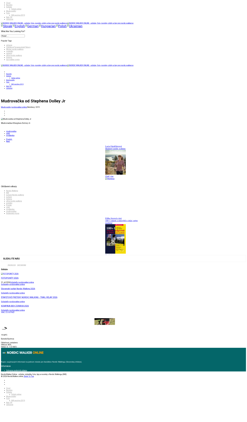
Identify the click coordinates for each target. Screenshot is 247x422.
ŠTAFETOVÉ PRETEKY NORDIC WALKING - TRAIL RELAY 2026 (29, 297)
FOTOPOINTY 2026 (10, 278)
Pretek (9, 205)
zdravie (9, 45)
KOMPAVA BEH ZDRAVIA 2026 (15, 306)
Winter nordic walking (14, 49)
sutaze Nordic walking (15, 195)
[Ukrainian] (74, 26)
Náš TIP (9, 17)
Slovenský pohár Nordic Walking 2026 (18, 288)
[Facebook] (7, 93)
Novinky (9, 5)
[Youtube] (10, 93)
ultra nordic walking (14, 55)
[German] (32, 26)
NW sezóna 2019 (18, 15)
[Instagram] (12, 93)
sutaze (9, 197)
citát (8, 133)
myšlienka (10, 135)
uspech (9, 53)
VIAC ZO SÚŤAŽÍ (7, 312)
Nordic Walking (12, 191)
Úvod (8, 3)
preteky (9, 203)
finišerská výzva (12, 213)
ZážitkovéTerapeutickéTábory (18, 47)
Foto (8, 13)
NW (7, 193)
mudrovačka (11, 131)
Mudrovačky (11, 11)
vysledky (9, 51)
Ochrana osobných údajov (16, 370)
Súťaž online (16, 9)
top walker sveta (13, 60)
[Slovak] (6, 26)
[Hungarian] (47, 26)
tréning (9, 57)
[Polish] (61, 26)
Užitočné (9, 19)
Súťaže (9, 7)
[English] (19, 26)
